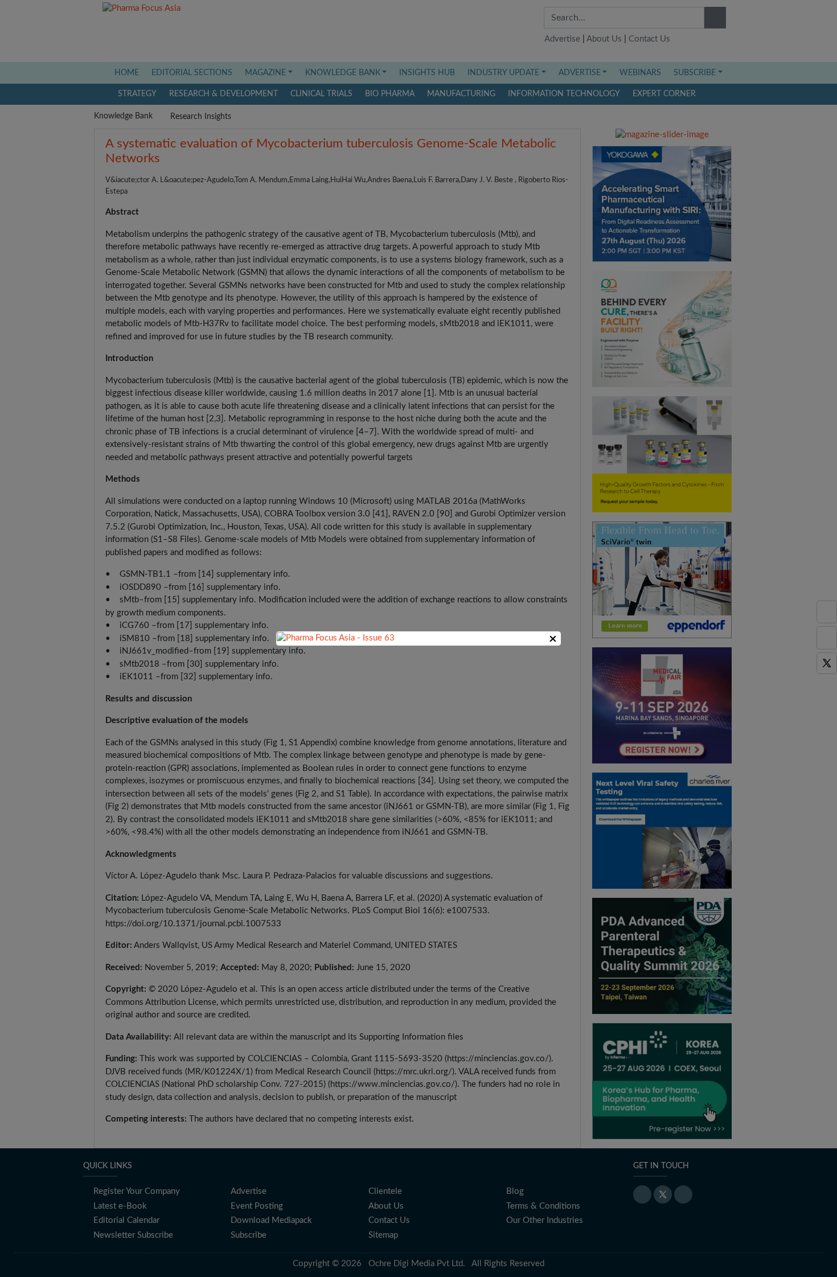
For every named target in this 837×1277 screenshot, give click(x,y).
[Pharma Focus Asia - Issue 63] (336, 638)
